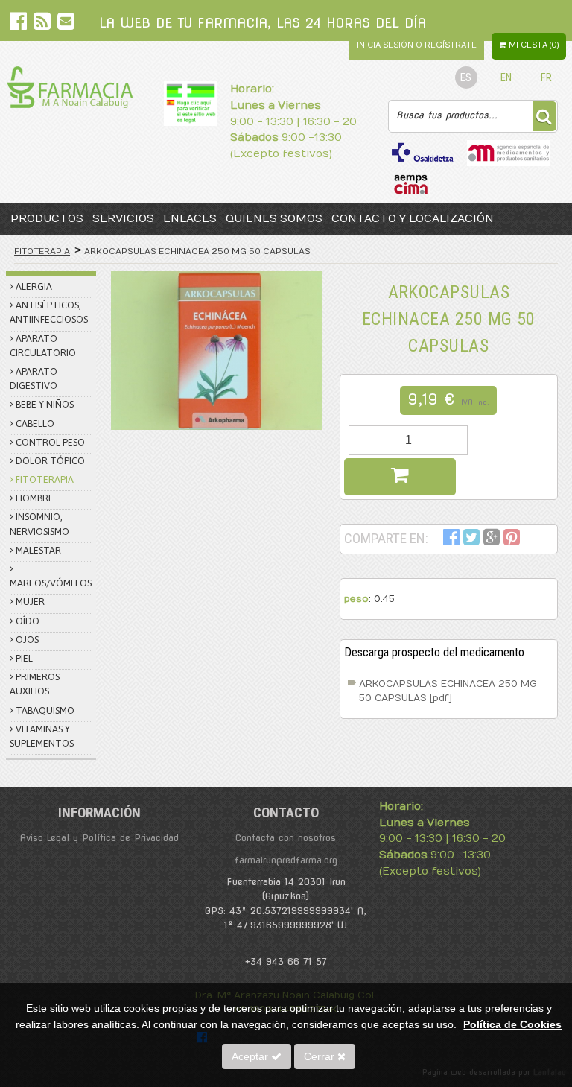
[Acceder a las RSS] (44, 24)
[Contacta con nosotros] (65, 24)
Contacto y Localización (412, 218)
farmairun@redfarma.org (286, 860)
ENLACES (190, 218)
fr (546, 78)
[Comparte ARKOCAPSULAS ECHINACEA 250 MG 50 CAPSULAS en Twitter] (471, 539)
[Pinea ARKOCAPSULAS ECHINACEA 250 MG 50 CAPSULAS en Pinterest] (511, 539)
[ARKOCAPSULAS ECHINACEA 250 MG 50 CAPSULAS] (216, 350)
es (465, 78)
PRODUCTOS (46, 218)
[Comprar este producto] (400, 476)
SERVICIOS (123, 218)
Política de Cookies (512, 1024)
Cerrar (320, 1056)
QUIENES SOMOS (274, 218)
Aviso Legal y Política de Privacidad (99, 837)
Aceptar (251, 1056)
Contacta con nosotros (285, 837)
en (506, 78)
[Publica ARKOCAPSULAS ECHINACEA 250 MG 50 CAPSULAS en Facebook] (451, 539)
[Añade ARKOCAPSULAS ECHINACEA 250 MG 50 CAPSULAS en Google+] (491, 539)
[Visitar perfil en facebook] (20, 24)
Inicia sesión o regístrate (417, 45)
